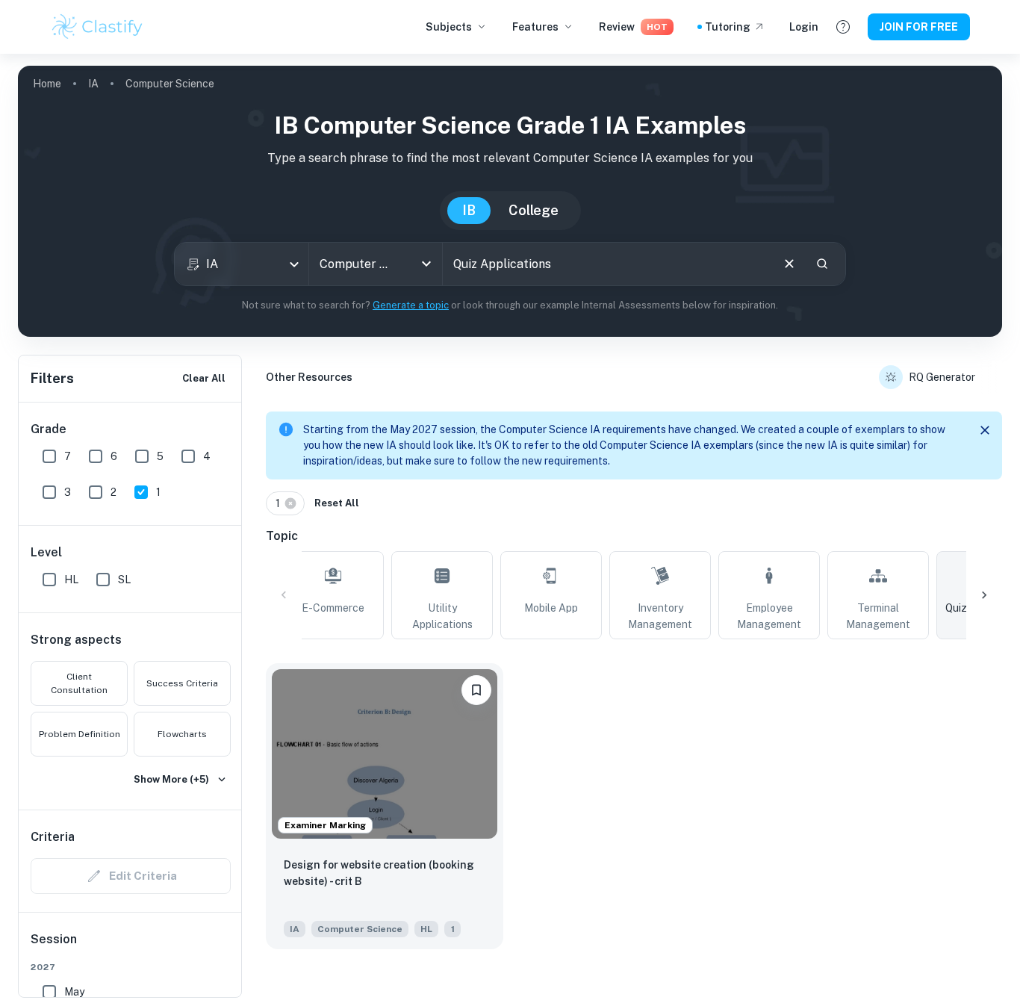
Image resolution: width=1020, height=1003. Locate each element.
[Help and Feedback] (843, 27)
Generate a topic (411, 305)
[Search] (822, 263)
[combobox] (241, 264)
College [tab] (534, 210)
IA (93, 84)
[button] (285, 503)
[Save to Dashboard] (476, 690)
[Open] (426, 263)
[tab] (333, 595)
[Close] (985, 430)
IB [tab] (469, 210)
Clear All (204, 378)
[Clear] (789, 263)
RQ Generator (942, 377)
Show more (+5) (171, 779)
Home (47, 84)
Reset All (336, 503)
